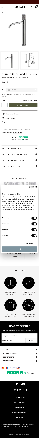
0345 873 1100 (11, 118)
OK (19, 249)
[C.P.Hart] (19, 7)
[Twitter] (20, 390)
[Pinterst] (23, 390)
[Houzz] (26, 390)
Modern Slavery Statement (19, 412)
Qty (4, 100)
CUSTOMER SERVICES (9, 353)
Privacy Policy (20, 417)
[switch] (34, 223)
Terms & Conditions (19, 397)
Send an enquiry (17, 132)
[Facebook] (17, 390)
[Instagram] (15, 390)
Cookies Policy (19, 407)
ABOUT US (5, 349)
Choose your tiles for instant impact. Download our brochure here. (19, 1)
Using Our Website (19, 402)
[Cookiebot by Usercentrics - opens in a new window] (28, 187)
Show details (29, 243)
